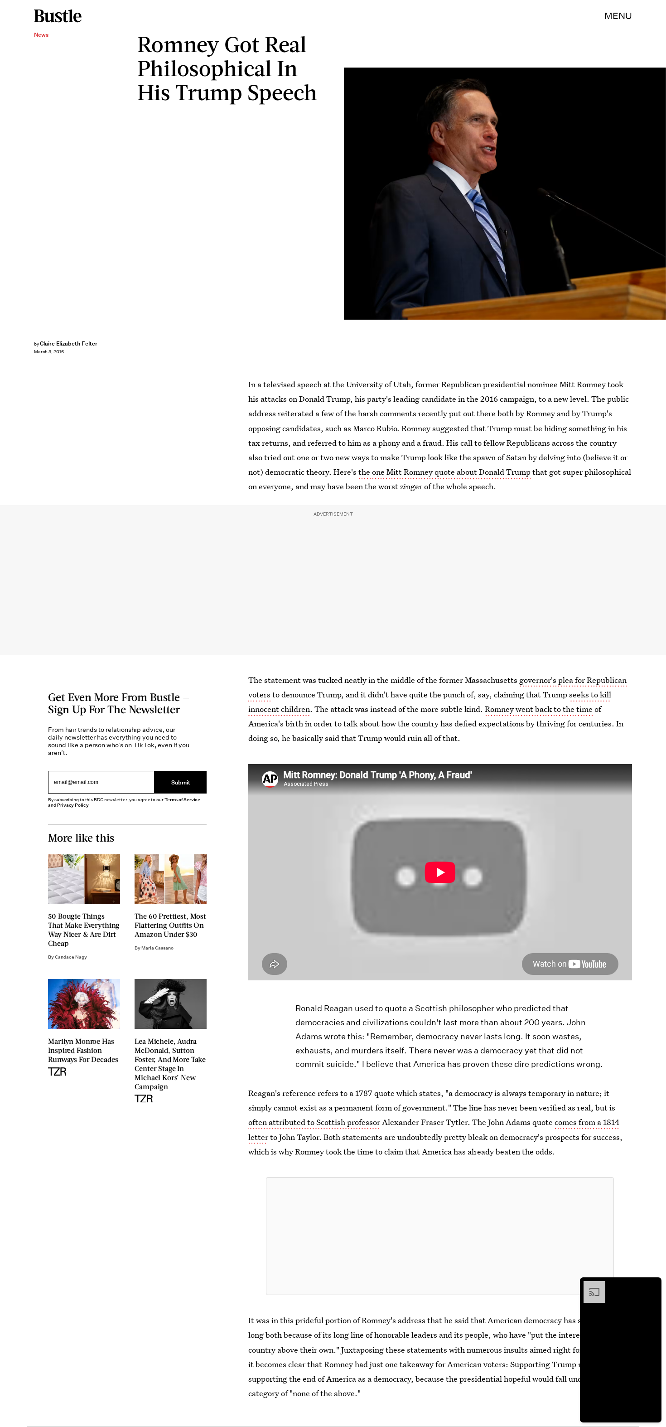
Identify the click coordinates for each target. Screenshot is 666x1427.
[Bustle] (58, 16)
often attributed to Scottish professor (314, 1122)
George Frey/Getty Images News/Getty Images (661, 193)
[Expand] (590, 1285)
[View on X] (439, 1236)
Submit (180, 782)
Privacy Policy (73, 805)
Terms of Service (182, 800)
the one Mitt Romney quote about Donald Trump (444, 472)
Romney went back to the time (539, 709)
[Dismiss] (651, 1285)
